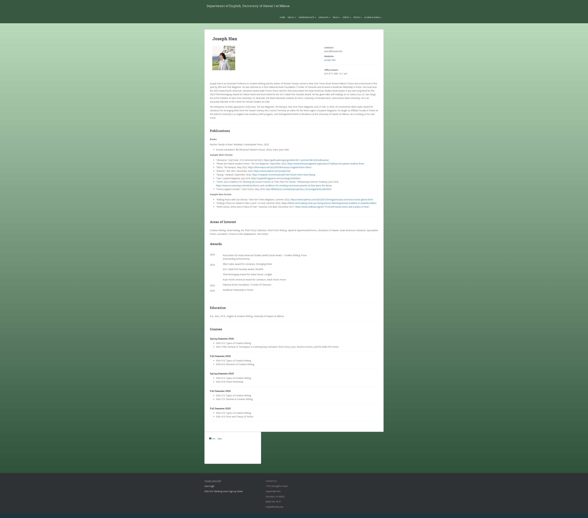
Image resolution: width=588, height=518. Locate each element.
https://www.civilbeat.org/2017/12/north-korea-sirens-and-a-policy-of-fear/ (332, 206)
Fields (336, 17)
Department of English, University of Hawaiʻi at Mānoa (248, 6)
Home (282, 17)
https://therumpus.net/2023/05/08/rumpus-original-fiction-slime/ (279, 167)
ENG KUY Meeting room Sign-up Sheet (223, 491)
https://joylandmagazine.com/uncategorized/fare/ (275, 178)
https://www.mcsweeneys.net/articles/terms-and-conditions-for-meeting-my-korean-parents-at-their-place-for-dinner (274, 185)
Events (346, 17)
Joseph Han (330, 59)
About (291, 17)
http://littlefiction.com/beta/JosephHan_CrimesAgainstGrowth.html (298, 189)
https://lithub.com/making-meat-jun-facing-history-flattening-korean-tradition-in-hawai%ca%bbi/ (328, 203)
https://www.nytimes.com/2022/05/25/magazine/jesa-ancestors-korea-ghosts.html (332, 199)
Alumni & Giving (372, 17)
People (356, 17)
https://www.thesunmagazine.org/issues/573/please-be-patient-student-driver (325, 163)
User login (216, 438)
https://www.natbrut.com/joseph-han (272, 170)
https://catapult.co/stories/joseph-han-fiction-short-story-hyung (283, 174)
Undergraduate (306, 17)
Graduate (324, 17)
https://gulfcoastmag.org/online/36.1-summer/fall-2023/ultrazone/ (296, 160)
